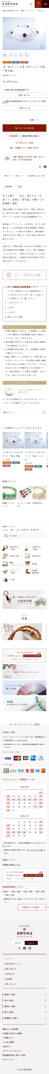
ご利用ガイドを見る (30, 907)
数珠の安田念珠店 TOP (10, 11)
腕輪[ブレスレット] (27, 11)
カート (38, 6)
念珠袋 (34, 564)
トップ (7, 958)
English (31, 943)
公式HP (18, 943)
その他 (12, 579)
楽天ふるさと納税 (15, 317)
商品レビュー (9, 412)
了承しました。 (24, 95)
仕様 (19, 186)
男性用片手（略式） (14, 548)
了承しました (24, 108)
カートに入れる (26, 128)
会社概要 (8, 979)
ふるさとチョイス (15, 302)
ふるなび (11, 312)
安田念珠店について (13, 963)
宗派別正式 (36, 556)
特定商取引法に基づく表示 (14, 1055)
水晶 (11, 530)
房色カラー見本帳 (10, 1029)
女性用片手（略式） (36, 548)
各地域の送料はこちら (12, 864)
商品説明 (8, 186)
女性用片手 (25, 530)
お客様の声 (9, 974)
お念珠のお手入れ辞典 (12, 1033)
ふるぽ (10, 307)
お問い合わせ (10, 984)
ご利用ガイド (7, 176)
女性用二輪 (14, 556)
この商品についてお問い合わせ (26, 147)
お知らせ (6, 1046)
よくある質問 (8, 1042)
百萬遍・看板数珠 (35, 571)
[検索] (6, 536)
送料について (20, 176)
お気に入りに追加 (26, 142)
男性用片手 (35, 530)
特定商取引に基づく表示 (36, 176)
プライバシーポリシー (12, 1050)
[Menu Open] (45, 4)
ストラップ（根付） (14, 571)
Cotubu (5, 530)
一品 (17, 530)
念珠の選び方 (10, 969)
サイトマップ (8, 1059)
